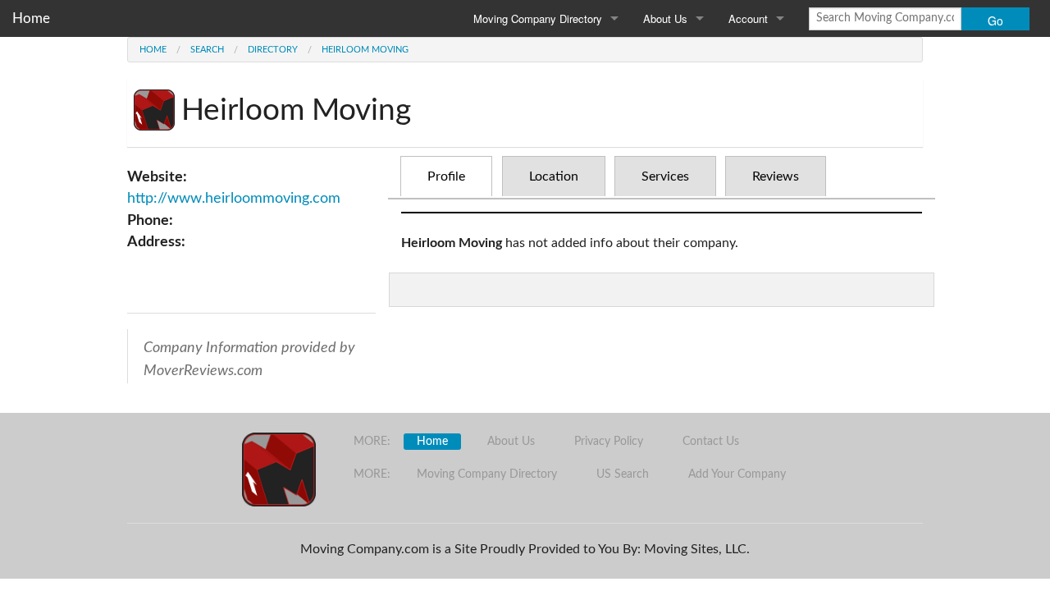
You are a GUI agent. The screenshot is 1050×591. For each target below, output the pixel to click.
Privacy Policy (608, 441)
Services (665, 176)
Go (995, 20)
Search (207, 49)
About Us (665, 18)
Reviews (775, 176)
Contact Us (710, 441)
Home (31, 18)
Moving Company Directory (537, 18)
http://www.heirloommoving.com (233, 198)
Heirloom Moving (365, 49)
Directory (273, 49)
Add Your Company (737, 474)
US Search (622, 474)
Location (553, 176)
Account (748, 18)
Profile (446, 176)
